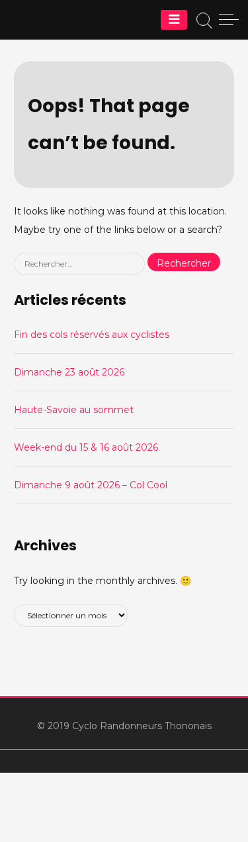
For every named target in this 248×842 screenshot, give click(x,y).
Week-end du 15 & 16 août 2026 (86, 447)
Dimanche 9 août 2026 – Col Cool (90, 485)
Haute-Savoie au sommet (74, 410)
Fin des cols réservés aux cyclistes (91, 334)
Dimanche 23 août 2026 (69, 372)
